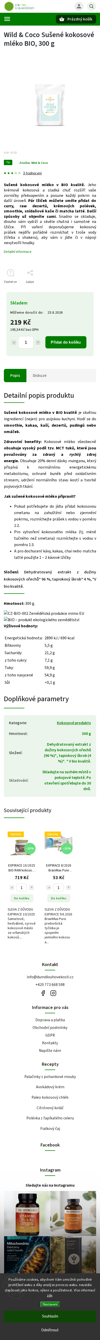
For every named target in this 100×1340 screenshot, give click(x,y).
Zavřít (80, 291)
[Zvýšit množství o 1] (38, 342)
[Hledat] (91, 6)
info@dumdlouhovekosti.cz (50, 977)
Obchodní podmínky (50, 1027)
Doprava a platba (50, 1020)
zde (49, 1295)
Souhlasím (50, 1316)
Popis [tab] (15, 375)
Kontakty (50, 1043)
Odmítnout (50, 1330)
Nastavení (50, 1304)
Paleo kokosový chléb (50, 1097)
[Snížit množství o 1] (14, 342)
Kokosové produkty (74, 723)
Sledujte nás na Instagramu (50, 1185)
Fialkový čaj (50, 1128)
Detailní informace (18, 251)
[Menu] (7, 19)
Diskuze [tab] (40, 375)
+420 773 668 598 (50, 984)
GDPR (50, 1035)
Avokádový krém (50, 1087)
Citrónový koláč (50, 1108)
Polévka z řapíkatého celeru (50, 1118)
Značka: (33, 163)
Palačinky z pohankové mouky (50, 1077)
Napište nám (50, 1050)
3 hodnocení (32, 173)
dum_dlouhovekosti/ (53, 993)
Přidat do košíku (66, 342)
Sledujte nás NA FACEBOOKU (43, 993)
